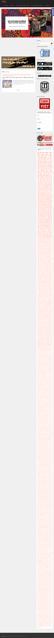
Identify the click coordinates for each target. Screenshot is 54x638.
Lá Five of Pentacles (40, 324)
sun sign (40, 610)
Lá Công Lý (43, 269)
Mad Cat (45, 493)
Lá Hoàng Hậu (44, 481)
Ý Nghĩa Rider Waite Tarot (47, 185)
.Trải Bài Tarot (46, 174)
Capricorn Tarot (42, 412)
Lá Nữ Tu (49, 255)
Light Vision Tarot (43, 209)
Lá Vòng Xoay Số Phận (42, 487)
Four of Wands (43, 358)
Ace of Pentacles (45, 308)
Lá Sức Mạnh (43, 234)
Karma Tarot (41, 365)
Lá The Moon (42, 298)
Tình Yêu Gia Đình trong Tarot (45, 593)
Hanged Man (41, 444)
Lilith (49, 467)
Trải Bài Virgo (44, 589)
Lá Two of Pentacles (46, 335)
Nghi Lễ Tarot (39, 281)
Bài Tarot (11, 74)
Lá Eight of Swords (43, 323)
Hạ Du (48, 246)
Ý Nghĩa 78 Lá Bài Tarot (41, 283)
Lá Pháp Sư (44, 200)
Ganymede (45, 433)
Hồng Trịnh (40, 459)
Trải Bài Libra (50, 581)
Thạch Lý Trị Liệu (40, 188)
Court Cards (48, 310)
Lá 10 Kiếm (39, 290)
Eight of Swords (42, 430)
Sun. (47, 528)
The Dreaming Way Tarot (48, 549)
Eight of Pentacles (42, 357)
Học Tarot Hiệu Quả (40, 458)
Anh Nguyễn (43, 263)
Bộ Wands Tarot (49, 350)
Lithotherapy (48, 226)
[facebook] (41, 76)
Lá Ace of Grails (39, 477)
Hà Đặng (50, 207)
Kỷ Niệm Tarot (43, 466)
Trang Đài (50, 569)
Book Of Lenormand (48, 309)
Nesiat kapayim (46, 501)
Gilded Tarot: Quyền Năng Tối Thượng (44, 203)
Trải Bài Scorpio (43, 586)
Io (37, 460)
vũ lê (40, 396)
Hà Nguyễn (44, 452)
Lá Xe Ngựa (48, 280)
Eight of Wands (47, 357)
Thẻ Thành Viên (41, 566)
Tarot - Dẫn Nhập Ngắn (44, 535)
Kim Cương (44, 465)
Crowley (42, 352)
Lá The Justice (44, 485)
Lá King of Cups (44, 273)
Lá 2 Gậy (46, 268)
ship (42, 609)
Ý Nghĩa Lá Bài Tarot (45, 169)
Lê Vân (49, 370)
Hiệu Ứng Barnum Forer (48, 447)
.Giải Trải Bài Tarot (46, 175)
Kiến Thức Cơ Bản (47, 160)
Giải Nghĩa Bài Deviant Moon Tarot (46, 438)
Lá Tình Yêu (47, 301)
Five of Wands (49, 432)
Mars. (46, 494)
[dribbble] (46, 76)
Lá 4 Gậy (46, 290)
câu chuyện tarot (49, 282)
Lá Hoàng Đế (45, 241)
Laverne (43, 467)
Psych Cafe (44, 518)
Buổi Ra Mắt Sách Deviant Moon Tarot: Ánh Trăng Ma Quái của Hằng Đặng (44, 405)
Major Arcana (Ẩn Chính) (41, 494)
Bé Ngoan (48, 409)
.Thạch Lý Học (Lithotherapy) (43, 186)
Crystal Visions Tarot (40, 287)
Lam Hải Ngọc (48, 466)
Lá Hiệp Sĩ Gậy (49, 253)
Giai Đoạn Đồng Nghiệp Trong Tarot (46, 267)
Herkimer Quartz (44, 314)
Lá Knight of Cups (42, 369)
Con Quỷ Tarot (48, 351)
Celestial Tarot (39, 351)
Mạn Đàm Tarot (43, 499)
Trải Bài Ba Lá (48, 261)
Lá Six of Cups (48, 330)
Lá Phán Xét (47, 248)
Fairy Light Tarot (49, 431)
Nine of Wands (45, 506)
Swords (49, 528)
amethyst (49, 603)
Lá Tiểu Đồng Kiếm (46, 277)
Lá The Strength (48, 298)
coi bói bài (39, 606)
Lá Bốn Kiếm (49, 478)
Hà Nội (47, 452)
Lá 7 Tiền (47, 321)
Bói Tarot (24, 74)
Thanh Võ (44, 548)
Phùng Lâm (42, 181)
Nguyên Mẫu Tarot (49, 303)
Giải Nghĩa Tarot (45, 158)
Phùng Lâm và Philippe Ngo (45, 221)
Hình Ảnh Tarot (47, 453)
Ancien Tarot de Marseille (47, 399)
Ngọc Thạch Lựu (39, 379)
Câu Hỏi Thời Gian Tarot (42, 355)
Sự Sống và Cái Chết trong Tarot (46, 533)
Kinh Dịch (44, 365)
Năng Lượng (50, 506)
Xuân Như (45, 603)
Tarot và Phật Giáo (44, 546)
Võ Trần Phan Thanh (45, 600)
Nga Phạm (46, 378)
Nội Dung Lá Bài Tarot (46, 507)
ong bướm (38, 609)
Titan (48, 568)
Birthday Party (47, 402)
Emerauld (47, 430)
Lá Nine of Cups (46, 328)
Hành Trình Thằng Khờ (41, 453)
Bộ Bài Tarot (28, 74)
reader (50, 345)
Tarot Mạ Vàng (49, 541)
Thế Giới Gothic (42, 567)
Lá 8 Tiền (39, 322)
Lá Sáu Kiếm (49, 484)
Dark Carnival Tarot (47, 423)
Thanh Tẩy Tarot (49, 196)
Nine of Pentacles (40, 506)
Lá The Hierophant (48, 369)
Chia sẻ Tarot (44, 351)
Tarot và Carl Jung (46, 236)
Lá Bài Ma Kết (48, 477)
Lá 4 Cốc (50, 317)
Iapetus (44, 459)
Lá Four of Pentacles (45, 325)
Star (40, 528)
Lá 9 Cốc (42, 322)
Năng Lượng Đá (39, 507)
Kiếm (39, 466)
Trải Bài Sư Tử (45, 587)
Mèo (39, 499)
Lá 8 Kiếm (41, 291)
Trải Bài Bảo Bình (49, 576)
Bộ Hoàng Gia (44, 350)
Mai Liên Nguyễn (49, 493)
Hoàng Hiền (46, 207)
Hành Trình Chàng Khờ (43, 315)
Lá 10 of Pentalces (42, 472)
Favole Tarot (39, 358)
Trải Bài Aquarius (47, 575)
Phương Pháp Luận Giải (47, 235)
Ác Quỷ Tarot (48, 614)
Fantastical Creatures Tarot (41, 432)
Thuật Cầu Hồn (44, 561)
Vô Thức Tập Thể (40, 344)
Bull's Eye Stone (39, 403)
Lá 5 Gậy (49, 268)
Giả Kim (44, 437)
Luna (40, 471)
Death (45, 311)
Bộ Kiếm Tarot (44, 411)
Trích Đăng (39, 573)
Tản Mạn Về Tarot (49, 343)
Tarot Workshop (42, 385)
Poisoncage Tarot (40, 518)
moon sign (41, 608)
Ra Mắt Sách (43, 521)
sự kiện (49, 610)
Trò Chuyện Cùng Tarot (44, 573)
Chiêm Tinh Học (43, 310)
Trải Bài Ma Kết (39, 582)
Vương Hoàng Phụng (46, 344)
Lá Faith (41, 480)
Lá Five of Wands (48, 324)
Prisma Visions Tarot (48, 210)
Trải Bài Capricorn (42, 579)
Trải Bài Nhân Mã (42, 583)
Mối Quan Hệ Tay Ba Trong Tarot (42, 500)
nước (51, 608)
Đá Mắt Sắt (45, 623)
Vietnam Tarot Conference (41, 392)
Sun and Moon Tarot (42, 261)
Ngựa (47, 505)
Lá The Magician (46, 257)
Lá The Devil (47, 332)
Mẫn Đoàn (42, 378)
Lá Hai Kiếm (45, 480)
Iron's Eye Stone (40, 460)
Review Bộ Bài (43, 242)
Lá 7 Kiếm (44, 321)
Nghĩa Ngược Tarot (40, 504)
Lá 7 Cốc (40, 321)
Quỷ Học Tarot (47, 519)
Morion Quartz (42, 498)
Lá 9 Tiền (47, 291)
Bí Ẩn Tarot (49, 348)
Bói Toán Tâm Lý (46, 410)
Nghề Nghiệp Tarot (45, 281)
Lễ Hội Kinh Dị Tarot (45, 491)
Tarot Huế (50, 539)
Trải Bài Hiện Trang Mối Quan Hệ (46, 580)
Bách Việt (45, 409)
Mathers (43, 372)
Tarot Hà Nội (39, 540)
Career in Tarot (47, 412)
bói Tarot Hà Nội (45, 345)
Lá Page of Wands (45, 275)
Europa (38, 431)
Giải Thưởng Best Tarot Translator (47, 440)
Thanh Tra (41, 548)
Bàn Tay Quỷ (41, 409)
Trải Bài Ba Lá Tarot (42, 201)
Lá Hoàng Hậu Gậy (40, 254)
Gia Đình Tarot (49, 433)
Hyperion (40, 452)
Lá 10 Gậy (50, 289)
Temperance (48, 547)
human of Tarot (39, 607)
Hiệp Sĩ (43, 446)
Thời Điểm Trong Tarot (48, 389)
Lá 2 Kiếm (43, 290)
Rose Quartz (50, 525)
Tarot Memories (44, 541)
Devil (51, 426)
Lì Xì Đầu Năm (47, 488)
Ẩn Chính (41, 217)
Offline (47, 379)
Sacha (40, 526)
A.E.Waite (43, 284)
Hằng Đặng (48, 199)
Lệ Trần (49, 491)
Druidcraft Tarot (47, 356)
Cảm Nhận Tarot (43, 199)
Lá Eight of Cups (44, 479)
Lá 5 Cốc (45, 318)
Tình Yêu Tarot (40, 212)
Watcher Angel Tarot (42, 602)
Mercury (48, 494)
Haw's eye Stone (49, 445)
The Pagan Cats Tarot (44, 554)
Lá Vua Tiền (44, 280)
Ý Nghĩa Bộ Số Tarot (48, 616)
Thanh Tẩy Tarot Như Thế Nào (46, 187)
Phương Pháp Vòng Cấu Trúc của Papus (43, 515)
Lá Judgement (46, 254)
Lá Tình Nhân (44, 220)
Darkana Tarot (43, 356)
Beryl (44, 250)
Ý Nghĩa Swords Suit (42, 622)
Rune (38, 526)
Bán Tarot (15, 74)
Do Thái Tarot (48, 311)
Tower (47, 569)
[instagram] (48, 76)
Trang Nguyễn (47, 183)
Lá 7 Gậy (49, 290)
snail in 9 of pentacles (46, 609)
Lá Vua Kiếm (39, 280)
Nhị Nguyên (50, 505)
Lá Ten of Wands (43, 297)
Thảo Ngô (43, 389)
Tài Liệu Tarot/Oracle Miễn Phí (37, 5)
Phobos (38, 512)
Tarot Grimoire (39, 236)
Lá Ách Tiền (46, 336)
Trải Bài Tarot (43, 179)
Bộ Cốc (40, 350)
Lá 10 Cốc (42, 316)
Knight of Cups (48, 365)
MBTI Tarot (50, 371)
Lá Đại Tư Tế (46, 370)
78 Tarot (40, 284)
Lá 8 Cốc (50, 321)
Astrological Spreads (40, 182)
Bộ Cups (40, 411)
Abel (43, 398)
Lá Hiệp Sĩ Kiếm (48, 270)
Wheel (51, 344)
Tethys (38, 548)
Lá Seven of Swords (47, 295)
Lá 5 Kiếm (49, 318)
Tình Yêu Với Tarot (49, 594)
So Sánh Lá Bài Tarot (41, 304)
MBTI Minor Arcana (45, 371)
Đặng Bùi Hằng (48, 397)
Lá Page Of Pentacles (40, 295)
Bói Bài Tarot (19, 74)
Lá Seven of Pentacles (42, 330)
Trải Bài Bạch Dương (43, 576)
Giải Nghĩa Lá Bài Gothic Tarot (42, 439)
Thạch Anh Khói (45, 562)
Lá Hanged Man (44, 253)
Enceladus (50, 430)
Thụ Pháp (46, 567)
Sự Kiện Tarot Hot (43, 384)
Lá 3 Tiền (47, 317)
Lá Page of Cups (22, 75)
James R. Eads (45, 460)
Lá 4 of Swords (47, 473)
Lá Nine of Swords (49, 294)
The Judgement (49, 553)
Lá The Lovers (43, 249)
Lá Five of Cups (49, 323)
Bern (43, 402)
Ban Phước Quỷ (39, 348)
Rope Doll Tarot (45, 525)
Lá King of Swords (44, 255)
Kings (47, 465)
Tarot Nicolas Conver (40, 542)
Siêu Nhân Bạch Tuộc (46, 527)
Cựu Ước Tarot (42, 423)
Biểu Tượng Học (42, 202)
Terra (51, 547)
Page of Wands (49, 508)
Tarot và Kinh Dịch (48, 385)
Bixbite (51, 402)
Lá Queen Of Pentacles (47, 256)
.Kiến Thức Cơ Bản (41, 161)
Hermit (41, 446)
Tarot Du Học (42, 538)
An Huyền (50, 308)
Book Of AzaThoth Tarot (41, 309)
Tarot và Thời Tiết (43, 547)
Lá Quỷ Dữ (50, 275)
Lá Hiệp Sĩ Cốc (42, 270)
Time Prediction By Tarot (43, 568)
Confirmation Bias (47, 416)
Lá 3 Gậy (40, 317)
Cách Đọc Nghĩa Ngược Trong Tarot (42, 418)
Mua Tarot (47, 5)
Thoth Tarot (39, 343)
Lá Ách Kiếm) (49, 487)
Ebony (38, 430)
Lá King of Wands (46, 247)
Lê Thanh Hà (43, 488)
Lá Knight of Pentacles (43, 274)
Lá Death (48, 229)
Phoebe (41, 512)
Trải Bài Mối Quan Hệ (46, 582)
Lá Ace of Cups (16, 75)
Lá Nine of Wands (45, 329)
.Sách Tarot (39, 180)
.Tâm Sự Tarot (49, 181)
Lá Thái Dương (46, 486)
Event (51, 357)
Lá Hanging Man (49, 480)
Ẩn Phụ (41, 308)
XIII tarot (42, 603)
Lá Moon (49, 274)
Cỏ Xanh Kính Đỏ (48, 202)
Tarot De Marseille (41, 208)
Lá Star (38, 276)
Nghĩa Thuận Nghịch (46, 504)
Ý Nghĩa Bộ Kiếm (42, 616)
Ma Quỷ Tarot (39, 493)
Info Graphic (47, 459)
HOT (40, 314)
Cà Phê (45, 287)
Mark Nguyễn (39, 372)
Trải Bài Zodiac (49, 215)
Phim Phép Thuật (43, 511)
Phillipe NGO (50, 379)
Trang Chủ (6, 5)
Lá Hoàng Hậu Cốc (45, 271)
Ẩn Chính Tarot (46, 189)
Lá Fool (42, 172)
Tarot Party (50, 542)
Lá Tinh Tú (41, 370)
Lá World (40, 302)
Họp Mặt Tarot (46, 458)
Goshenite (38, 443)
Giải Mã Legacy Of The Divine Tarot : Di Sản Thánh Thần (44, 191)
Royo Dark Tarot (44, 382)
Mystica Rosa (47, 498)
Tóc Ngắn (41, 596)
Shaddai (44, 526)
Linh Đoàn (42, 289)
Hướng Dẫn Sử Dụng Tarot (46, 219)
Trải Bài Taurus (42, 588)
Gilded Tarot (45, 195)
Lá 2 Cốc (43, 268)
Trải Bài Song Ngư (49, 586)
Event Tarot (41, 431)
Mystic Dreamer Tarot (46, 377)
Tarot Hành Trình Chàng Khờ (46, 540)
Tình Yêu (47, 237)
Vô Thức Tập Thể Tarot (43, 307)
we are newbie (48, 613)
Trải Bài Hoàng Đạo (42, 215)
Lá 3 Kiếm (44, 317)
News (51, 280)
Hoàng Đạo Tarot (45, 451)
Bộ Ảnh (38, 310)
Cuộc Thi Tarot (49, 417)
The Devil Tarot (41, 549)
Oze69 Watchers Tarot (43, 508)
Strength (38, 338)
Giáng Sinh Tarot (39, 437)
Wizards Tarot (39, 345)
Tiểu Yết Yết (45, 282)
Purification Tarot (49, 518)
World (40, 603)
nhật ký (49, 608)
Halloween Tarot (44, 443)
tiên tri (38, 396)
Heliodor (38, 446)
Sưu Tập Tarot (44, 383)
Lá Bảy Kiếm (45, 478)
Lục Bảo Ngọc (41, 492)
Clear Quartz (42, 416)
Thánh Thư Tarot (49, 561)
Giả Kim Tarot (49, 287)
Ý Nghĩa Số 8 (48, 622)
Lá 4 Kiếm (39, 318)
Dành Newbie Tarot (40, 207)
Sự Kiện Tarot (39, 533)
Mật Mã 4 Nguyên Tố (48, 499)
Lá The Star (47, 485)
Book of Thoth (48, 263)
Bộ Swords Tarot (49, 411)
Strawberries (42, 528)
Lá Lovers (49, 241)
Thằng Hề (47, 242)
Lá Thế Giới (47, 249)
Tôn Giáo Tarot (45, 596)
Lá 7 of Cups (47, 474)
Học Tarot (12, 5)
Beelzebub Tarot (39, 402)
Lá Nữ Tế (42, 484)
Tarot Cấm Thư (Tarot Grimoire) (46, 228)
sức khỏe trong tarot (45, 610)
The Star (49, 554)
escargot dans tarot (43, 606)
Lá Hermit (47, 269)
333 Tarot (40, 398)
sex (41, 609)
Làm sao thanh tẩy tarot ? (42, 229)
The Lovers (43, 342)
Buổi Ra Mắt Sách (44, 348)
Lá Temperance (43, 230)
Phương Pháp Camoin (46, 512)
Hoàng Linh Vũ (41, 451)
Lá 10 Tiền (46, 316)
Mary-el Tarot (42, 337)
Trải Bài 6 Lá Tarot (46, 390)
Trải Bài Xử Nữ (48, 589)
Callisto (38, 412)
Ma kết (43, 493)
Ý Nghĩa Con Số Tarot (45, 396)
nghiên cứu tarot (45, 608)
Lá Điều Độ (48, 302)
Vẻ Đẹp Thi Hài (41, 601)
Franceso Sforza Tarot (40, 433)
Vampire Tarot (50, 391)
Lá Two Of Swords (42, 301)
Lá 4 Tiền (42, 318)
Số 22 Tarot (42, 532)
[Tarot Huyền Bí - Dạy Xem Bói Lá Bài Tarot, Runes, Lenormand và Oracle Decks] (3, 2)
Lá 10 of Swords (48, 472)
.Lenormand (39, 263)
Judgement (48, 315)
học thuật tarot (49, 607)
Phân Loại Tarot (39, 382)
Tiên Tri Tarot (43, 343)
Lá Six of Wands (45, 331)
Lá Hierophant (41, 241)
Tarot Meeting (49, 179)
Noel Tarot (44, 379)
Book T (50, 243)
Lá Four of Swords (43, 294)
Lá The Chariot (48, 276)
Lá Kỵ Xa (47, 481)
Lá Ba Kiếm (44, 477)
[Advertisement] (18, 47)
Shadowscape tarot (49, 337)
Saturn (42, 526)
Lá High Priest (39, 481)
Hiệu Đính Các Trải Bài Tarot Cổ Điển (43, 288)
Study (45, 528)
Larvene (40, 467)
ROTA (40, 521)
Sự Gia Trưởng (50, 532)
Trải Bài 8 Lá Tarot (42, 575)
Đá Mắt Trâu (49, 623)
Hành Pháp (50, 452)
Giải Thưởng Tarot (43, 362)
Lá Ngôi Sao (46, 289)
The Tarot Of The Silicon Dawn (44, 555)
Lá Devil (40, 253)
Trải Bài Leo (45, 581)
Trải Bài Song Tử (40, 587)
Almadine (41, 399)
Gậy (41, 443)
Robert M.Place (39, 525)
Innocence (50, 459)
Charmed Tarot (48, 413)
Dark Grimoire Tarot (46, 424)
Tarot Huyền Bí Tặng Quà (45, 539)
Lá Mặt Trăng (48, 233)
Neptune (43, 501)
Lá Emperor (41, 247)
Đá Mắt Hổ (42, 623)
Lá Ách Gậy (44, 302)
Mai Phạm (43, 193)
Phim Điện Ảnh (49, 511)
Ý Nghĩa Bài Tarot (45, 180)
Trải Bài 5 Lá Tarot (40, 390)
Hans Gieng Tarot (46, 444)
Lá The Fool (48, 234)
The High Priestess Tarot (43, 553)
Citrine (38, 416)
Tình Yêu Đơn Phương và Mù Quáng (43, 595)
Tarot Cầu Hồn (48, 384)
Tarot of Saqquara (42, 545)
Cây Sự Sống (48, 355)
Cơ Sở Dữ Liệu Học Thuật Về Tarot (22, 5)
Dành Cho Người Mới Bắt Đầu (42, 246)
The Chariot (48, 548)
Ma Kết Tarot (50, 492)
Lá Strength (42, 276)
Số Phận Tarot (49, 383)
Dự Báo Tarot (48, 222)
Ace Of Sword (46, 398)
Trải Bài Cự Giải (47, 579)
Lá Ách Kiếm (41, 336)
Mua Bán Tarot (44, 171)
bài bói (48, 307)
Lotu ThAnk (39, 268)
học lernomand (44, 607)
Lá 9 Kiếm (46, 322)
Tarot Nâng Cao (46, 542)
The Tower (50, 342)
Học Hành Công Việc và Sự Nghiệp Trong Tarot (44, 457)
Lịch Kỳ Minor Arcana (45, 227)
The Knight (39, 554)
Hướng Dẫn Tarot (44, 170)
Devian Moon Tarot (47, 426)
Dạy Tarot (45, 154)
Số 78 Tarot (45, 532)
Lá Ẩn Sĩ (41, 235)
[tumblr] (50, 76)
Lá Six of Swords (45, 296)
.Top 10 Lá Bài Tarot (46, 243)
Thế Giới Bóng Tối (46, 566)
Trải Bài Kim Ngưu (40, 581)
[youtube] (45, 76)
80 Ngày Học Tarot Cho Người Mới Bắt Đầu (44, 165)
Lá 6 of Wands (41, 474)
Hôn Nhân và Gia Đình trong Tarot (44, 364)
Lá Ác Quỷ (41, 250)
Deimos (51, 425)
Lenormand (46, 467)
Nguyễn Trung (43, 505)
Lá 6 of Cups (11, 75)
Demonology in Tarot (40, 426)
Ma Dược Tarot (45, 492)
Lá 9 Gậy (44, 291)
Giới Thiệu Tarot (49, 362)
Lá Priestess (45, 484)
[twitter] (39, 76)
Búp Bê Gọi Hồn (42, 349)
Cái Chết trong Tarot (49, 419)
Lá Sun (45, 276)
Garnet (46, 358)
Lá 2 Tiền (49, 316)
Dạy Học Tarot (46, 163)
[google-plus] (43, 76)
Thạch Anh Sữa (39, 389)
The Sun (47, 342)
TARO (40, 535)
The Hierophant (45, 552)
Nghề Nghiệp (50, 378)
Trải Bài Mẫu (45, 391)
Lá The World (42, 486)
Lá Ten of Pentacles (42, 332)
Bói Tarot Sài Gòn (42, 264)
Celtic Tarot (43, 413)
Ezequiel (45, 431)
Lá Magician (42, 210)
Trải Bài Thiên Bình (47, 588)
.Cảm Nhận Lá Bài (5, 74)
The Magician (48, 386)
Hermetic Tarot (39, 363)
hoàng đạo (50, 606)
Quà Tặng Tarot (42, 519)
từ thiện (45, 613)
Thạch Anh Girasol (40, 562)
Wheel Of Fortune (49, 392)
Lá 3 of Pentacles (42, 473)
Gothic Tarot (46, 188)
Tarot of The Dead (47, 545)
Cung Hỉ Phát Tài (44, 417)
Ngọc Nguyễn (45, 260)
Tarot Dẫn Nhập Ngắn (47, 538)
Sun (41, 383)
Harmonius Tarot (43, 445)
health (47, 606)
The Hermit (44, 386)
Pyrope (38, 519)
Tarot (38, 154)
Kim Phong (43, 233)
